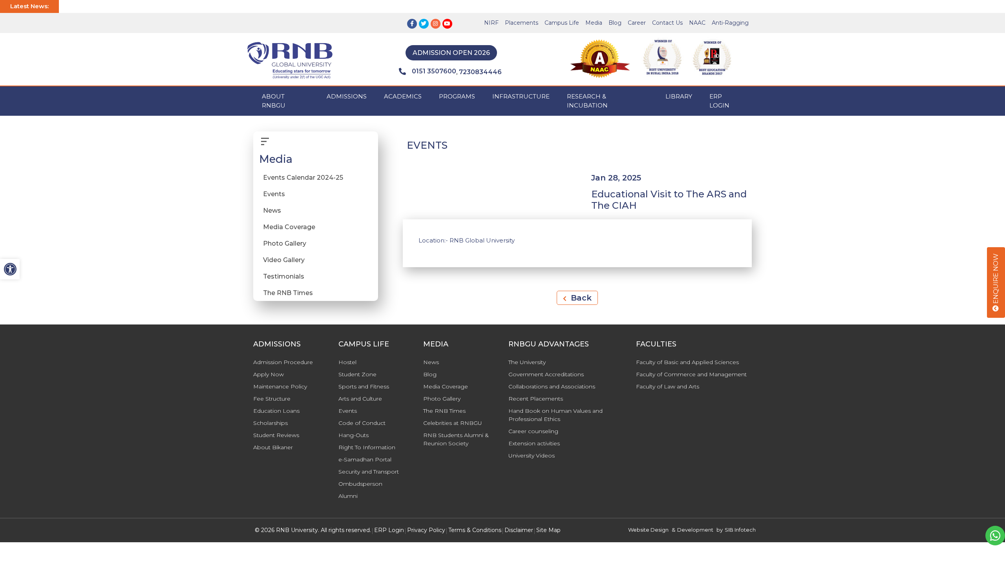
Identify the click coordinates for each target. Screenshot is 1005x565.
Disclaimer (518, 530)
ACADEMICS (403, 96)
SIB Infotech (740, 530)
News (272, 210)
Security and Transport (368, 471)
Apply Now (268, 374)
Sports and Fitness (363, 386)
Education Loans (276, 410)
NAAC (697, 22)
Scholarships (270, 422)
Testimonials (283, 276)
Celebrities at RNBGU (452, 422)
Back (580, 298)
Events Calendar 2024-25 (303, 177)
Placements (521, 22)
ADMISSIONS (347, 96)
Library (678, 96)
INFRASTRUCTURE (521, 96)
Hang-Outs (353, 435)
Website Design (648, 530)
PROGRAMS (457, 96)
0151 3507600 (434, 71)
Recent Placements (535, 398)
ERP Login (719, 101)
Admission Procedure (283, 362)
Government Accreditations (546, 374)
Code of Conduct (362, 422)
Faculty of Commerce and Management (691, 374)
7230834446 (480, 72)
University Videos (531, 455)
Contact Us (667, 22)
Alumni (348, 495)
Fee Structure (272, 398)
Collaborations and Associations (551, 386)
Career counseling (533, 431)
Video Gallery (284, 260)
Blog (614, 22)
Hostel (347, 362)
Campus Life (562, 22)
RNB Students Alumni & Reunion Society (456, 439)
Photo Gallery (284, 243)
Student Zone (357, 374)
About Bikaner (273, 447)
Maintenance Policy (280, 386)
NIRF (491, 22)
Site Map (548, 530)
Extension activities (534, 443)
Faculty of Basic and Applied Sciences (687, 362)
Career (637, 22)
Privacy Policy (426, 530)
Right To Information (366, 447)
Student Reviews (276, 435)
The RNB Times (288, 293)
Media (593, 22)
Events (274, 194)
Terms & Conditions (474, 530)
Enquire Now (996, 279)
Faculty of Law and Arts (667, 386)
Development (695, 530)
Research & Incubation (587, 101)
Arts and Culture (360, 398)
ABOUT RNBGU (273, 101)
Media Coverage (289, 227)
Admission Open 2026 (451, 52)
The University (527, 362)
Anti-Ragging (730, 22)
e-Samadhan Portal (364, 459)
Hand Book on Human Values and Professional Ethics (555, 415)
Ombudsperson (360, 483)
